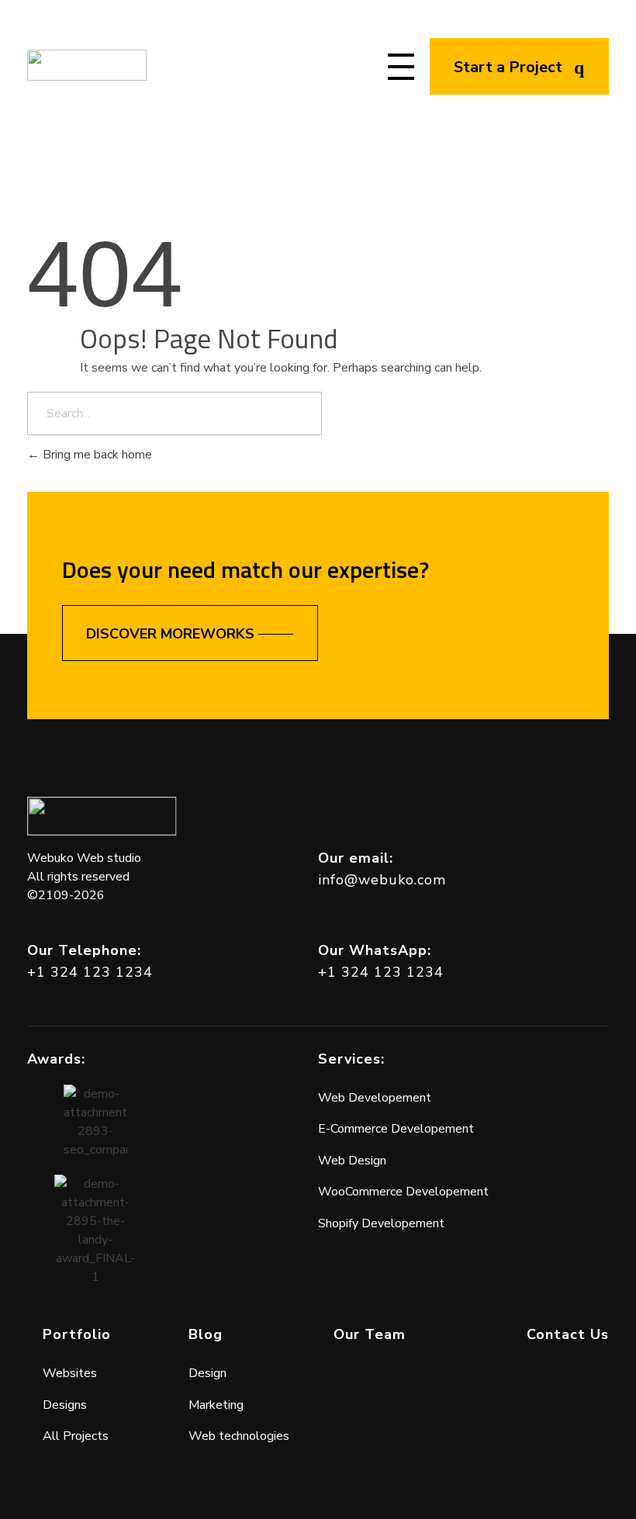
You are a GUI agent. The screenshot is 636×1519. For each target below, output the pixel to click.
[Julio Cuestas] (87, 65)
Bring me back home (96, 454)
